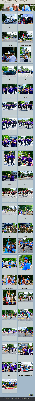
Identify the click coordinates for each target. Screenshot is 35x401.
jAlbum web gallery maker (21, 400)
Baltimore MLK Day (15, 1)
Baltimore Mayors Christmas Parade (8, 1)
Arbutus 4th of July (14, 0)
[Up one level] (2, 9)
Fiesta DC (11, 2)
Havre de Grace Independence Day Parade (17, 2)
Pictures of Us (17, 400)
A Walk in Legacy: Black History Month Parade (22, 0)
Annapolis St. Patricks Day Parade (8, 0)
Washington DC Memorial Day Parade (19, 3)
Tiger (24, 400)
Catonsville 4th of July (7, 2)
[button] (1, 400)
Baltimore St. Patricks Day (25, 1)
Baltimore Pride (19, 1)
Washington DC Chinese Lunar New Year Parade (10, 3)
